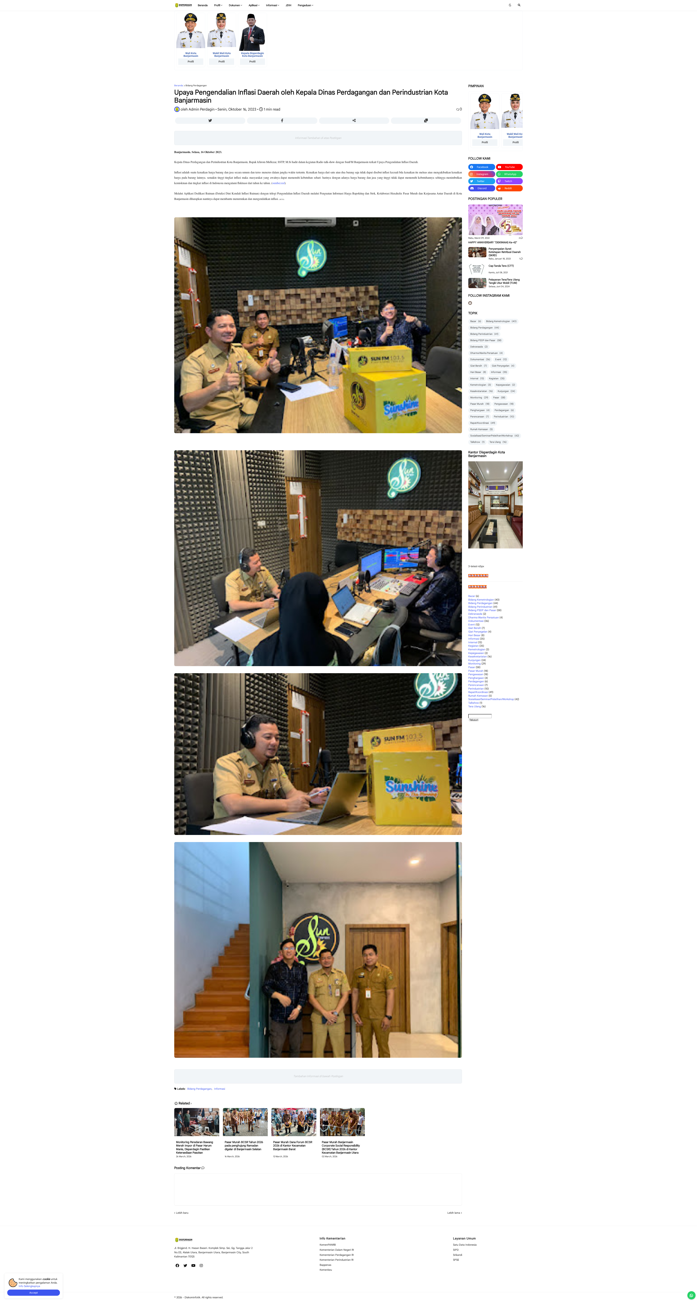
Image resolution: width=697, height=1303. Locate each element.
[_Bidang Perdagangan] (179, 1272)
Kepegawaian (505, 384)
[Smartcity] (203, 1278)
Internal (477, 378)
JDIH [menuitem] (288, 5)
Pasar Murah (480, 403)
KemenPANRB (328, 1244)
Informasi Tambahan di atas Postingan (318, 138)
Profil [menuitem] (217, 5)
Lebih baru (182, 1212)
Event (501, 359)
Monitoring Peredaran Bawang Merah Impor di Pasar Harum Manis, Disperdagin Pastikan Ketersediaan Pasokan (194, 1147)
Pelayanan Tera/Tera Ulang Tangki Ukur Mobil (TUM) (504, 281)
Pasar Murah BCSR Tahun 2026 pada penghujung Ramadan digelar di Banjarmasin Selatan (244, 1146)
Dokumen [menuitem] (234, 5)
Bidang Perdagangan (196, 85)
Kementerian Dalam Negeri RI (337, 1249)
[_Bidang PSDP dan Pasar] (195, 1272)
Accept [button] (33, 1292)
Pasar (499, 397)
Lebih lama (453, 1212)
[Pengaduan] (219, 1278)
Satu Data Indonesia (465, 1244)
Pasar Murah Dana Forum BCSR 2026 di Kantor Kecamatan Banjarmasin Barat (292, 1146)
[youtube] (193, 1266)
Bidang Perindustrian (484, 334)
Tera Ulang (498, 442)
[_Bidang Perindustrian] (187, 1272)
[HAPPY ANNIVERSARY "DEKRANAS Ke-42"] (495, 219)
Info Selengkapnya (29, 1286)
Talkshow (477, 442)
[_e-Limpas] (219, 1272)
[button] (510, 5)
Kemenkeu (326, 1269)
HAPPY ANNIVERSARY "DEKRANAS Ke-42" (492, 242)
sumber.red (278, 183)
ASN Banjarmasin (478, 575)
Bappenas (325, 1265)
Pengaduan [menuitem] (304, 5)
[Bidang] (209, 1266)
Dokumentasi (480, 359)
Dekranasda (479, 346)
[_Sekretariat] (225, 1266)
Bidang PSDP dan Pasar (486, 340)
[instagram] (201, 1266)
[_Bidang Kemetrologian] (217, 1266)
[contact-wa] (691, 1295)
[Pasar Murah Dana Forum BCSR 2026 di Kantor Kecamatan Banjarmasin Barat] (293, 1124)
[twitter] (185, 1266)
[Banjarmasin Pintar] (195, 1278)
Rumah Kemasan (481, 429)
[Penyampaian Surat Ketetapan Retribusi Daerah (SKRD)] (477, 252)
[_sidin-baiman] (187, 1278)
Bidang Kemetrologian (501, 321)
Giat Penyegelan (503, 365)
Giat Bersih (478, 365)
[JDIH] (211, 1278)
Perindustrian (504, 416)
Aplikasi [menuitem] (253, 5)
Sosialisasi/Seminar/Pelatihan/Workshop (494, 435)
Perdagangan (504, 410)
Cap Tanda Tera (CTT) (501, 265)
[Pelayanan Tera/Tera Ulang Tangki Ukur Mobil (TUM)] (477, 283)
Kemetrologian (480, 384)
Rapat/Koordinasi (482, 422)
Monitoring (479, 397)
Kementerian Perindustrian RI (337, 1259)
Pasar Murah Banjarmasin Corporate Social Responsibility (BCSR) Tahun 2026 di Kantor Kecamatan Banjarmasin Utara (341, 1147)
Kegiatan (497, 378)
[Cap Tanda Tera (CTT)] (477, 269)
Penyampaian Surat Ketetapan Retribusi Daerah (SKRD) (505, 252)
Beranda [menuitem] (203, 5)
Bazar (475, 321)
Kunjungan (506, 391)
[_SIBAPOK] (211, 1272)
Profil (191, 61)
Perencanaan (479, 416)
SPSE (456, 1259)
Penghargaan (480, 410)
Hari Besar (478, 372)
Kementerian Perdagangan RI (337, 1255)
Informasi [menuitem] (271, 5)
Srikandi (457, 1255)
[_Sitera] (179, 1278)
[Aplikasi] (203, 1272)
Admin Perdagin (477, 586)
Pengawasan (504, 403)
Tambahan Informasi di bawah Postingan (318, 1076)
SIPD (456, 1249)
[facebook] (177, 1266)
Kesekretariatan (481, 391)
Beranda (178, 85)
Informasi (219, 1088)
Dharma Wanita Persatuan (486, 353)
